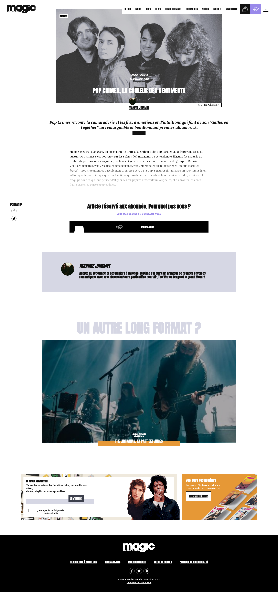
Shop (245, 9)
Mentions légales (137, 562)
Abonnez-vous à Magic (255, 9)
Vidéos (205, 9)
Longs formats (173, 9)
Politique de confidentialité (194, 562)
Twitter (14, 218)
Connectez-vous (151, 213)
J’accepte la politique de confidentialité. (51, 511)
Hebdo (128, 9)
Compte (266, 9)
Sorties (217, 9)
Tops (148, 9)
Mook (138, 9)
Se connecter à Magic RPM (83, 562)
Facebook (14, 211)
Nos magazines (112, 562)
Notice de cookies (163, 562)
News (158, 9)
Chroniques (192, 9)
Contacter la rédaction (139, 583)
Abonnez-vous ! (114, 227)
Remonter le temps (198, 496)
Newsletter (231, 9)
